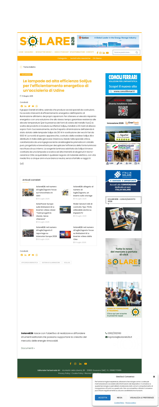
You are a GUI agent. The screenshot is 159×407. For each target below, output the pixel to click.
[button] (154, 376)
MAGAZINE (29, 52)
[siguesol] (122, 121)
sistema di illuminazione (51, 263)
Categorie (62, 58)
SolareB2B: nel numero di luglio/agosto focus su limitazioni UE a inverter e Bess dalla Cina (83, 233)
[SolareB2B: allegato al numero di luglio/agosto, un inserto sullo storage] (65, 192)
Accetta (102, 397)
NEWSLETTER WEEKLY (44, 52)
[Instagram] (100, 53)
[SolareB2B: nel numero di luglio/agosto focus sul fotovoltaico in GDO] (28, 192)
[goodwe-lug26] (122, 97)
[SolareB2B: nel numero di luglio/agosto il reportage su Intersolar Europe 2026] (28, 233)
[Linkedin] (104, 53)
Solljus (67, 263)
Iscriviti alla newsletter (80, 58)
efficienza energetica (29, 263)
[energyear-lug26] (122, 144)
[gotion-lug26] (108, 36)
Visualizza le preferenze (142, 397)
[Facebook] (97, 53)
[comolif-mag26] (122, 74)
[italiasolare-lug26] (122, 171)
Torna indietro (29, 67)
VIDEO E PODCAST (61, 52)
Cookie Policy (119, 403)
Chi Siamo (97, 58)
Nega (119, 397)
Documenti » (28, 348)
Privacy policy (130, 403)
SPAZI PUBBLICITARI (77, 52)
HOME (21, 52)
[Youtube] (107, 53)
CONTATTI (90, 52)
